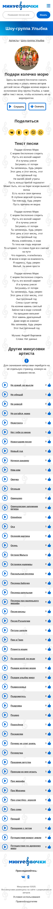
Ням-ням (15, 470)
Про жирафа (18, 781)
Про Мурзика (18, 790)
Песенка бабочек (20, 583)
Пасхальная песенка (22, 574)
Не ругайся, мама (20, 413)
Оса (13, 527)
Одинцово (16, 498)
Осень (14, 545)
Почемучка (17, 753)
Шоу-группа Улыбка (32, 40)
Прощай (15, 819)
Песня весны (18, 611)
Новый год (17, 451)
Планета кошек (19, 649)
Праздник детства (21, 762)
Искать (43, 15)
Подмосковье (18, 687)
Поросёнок (17, 724)
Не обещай (17, 394)
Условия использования (26, 897)
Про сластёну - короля (23, 800)
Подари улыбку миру (23, 677)
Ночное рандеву (20, 460)
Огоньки (15, 489)
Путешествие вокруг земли (26, 837)
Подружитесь (18, 696)
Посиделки (17, 734)
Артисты (14, 40)
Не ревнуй (16, 404)
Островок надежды (21, 564)
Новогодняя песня (21, 442)
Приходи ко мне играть (24, 772)
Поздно (15, 715)
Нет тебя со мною (21, 432)
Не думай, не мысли (22, 385)
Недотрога (17, 423)
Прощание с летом (21, 828)
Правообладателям (26, 901)
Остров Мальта (19, 555)
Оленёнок (16, 517)
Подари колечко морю (23, 668)
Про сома (16, 809)
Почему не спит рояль (23, 743)
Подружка (16, 706)
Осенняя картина (20, 536)
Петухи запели (19, 630)
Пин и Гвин (17, 640)
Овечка (15, 479)
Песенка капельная (21, 592)
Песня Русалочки (20, 621)
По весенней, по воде (23, 659)
